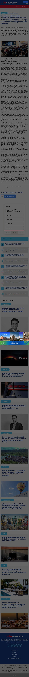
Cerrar (24, 2)
